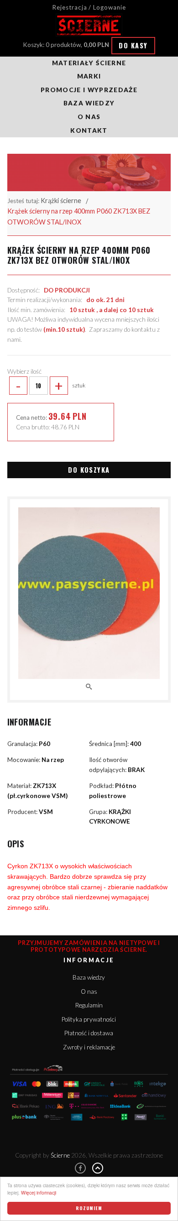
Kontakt (88, 130)
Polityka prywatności (89, 1019)
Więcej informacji (38, 1192)
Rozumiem (89, 1208)
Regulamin (89, 1005)
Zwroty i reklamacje (89, 1047)
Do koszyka (89, 470)
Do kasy (133, 45)
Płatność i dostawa (88, 1033)
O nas (89, 116)
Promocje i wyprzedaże (89, 90)
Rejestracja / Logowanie (89, 7)
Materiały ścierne (89, 63)
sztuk (50, 385)
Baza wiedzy (89, 103)
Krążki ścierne (61, 200)
